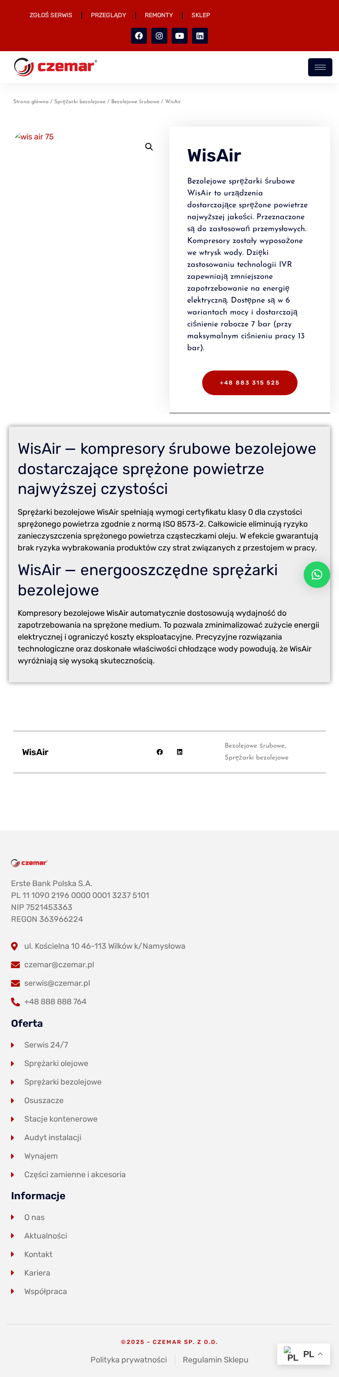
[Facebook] (139, 36)
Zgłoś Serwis (51, 15)
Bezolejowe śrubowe (135, 102)
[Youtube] (180, 36)
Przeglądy (108, 15)
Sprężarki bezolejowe (79, 102)
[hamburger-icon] (320, 67)
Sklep (201, 15)
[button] (149, 147)
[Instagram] (159, 36)
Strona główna (31, 102)
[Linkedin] (200, 36)
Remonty (159, 15)
